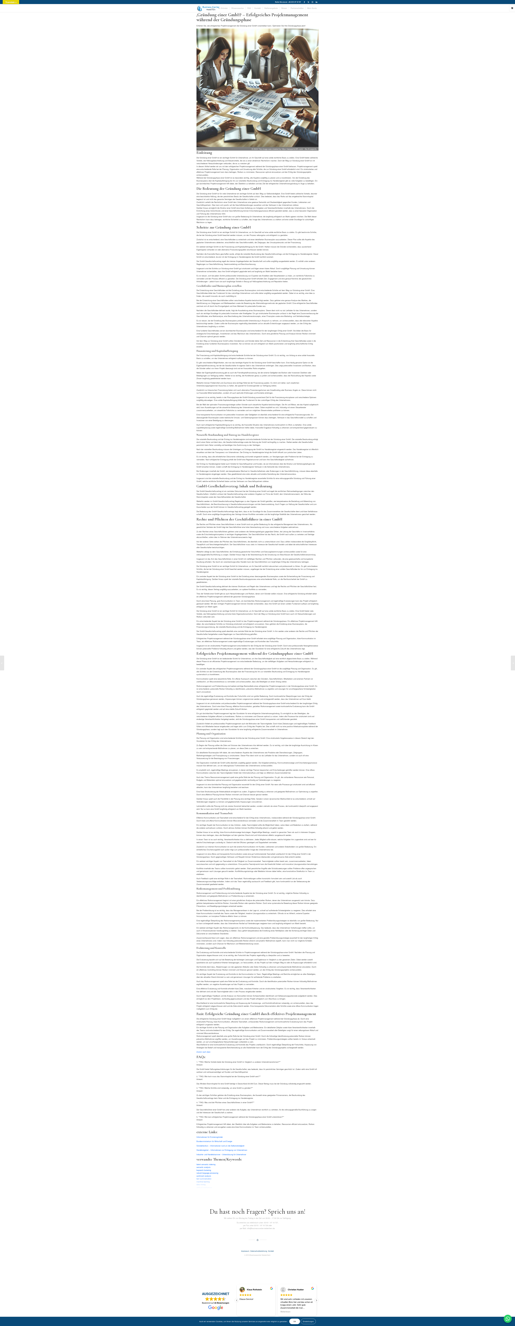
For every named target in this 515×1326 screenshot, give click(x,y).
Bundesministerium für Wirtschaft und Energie (214, 1141)
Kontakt (271, 1251)
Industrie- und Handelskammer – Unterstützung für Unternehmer (221, 1154)
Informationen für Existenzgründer (209, 1137)
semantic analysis (203, 1167)
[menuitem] (212, 8)
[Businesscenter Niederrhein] (208, 8)
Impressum (245, 1251)
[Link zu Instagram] (312, 2)
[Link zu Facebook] (304, 2)
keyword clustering (203, 1170)
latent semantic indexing (205, 1164)
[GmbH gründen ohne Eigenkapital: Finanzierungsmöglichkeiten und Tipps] (2, 663)
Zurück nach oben (203, 1052)
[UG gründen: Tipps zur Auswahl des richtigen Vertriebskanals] (513, 663)
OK (294, 1321)
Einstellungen (308, 1321)
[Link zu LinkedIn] (316, 2)
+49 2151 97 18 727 (294, 2)
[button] (316, 1300)
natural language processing (207, 1173)
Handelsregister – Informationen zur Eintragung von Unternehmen (221, 1150)
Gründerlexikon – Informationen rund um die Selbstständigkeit (220, 1145)
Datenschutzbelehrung (258, 1251)
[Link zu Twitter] (308, 2)
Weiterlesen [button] (241, 1311)
